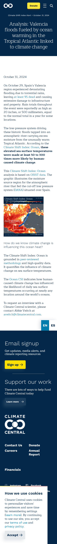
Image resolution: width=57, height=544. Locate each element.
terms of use (18, 522)
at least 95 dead (24, 97)
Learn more (12, 401)
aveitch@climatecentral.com (22, 314)
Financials (13, 469)
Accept (12, 535)
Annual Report (34, 452)
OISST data (37, 174)
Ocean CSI (16, 279)
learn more (13, 515)
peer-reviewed (29, 259)
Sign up (13, 365)
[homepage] (8, 5)
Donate (34, 5)
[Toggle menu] (44, 5)
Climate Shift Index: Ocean (21, 147)
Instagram (15, 485)
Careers (11, 450)
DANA (18, 190)
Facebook (36, 485)
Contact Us (13, 445)
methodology (12, 263)
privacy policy (14, 526)
